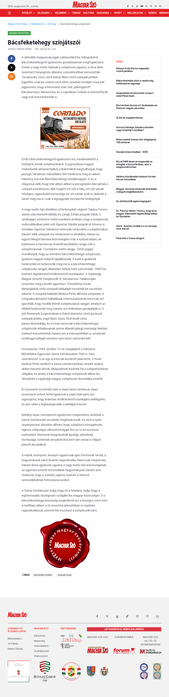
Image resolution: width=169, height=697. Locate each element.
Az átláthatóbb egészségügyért (133, 201)
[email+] (157, 616)
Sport (118, 13)
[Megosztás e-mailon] (11, 76)
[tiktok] (137, 6)
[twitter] (132, 6)
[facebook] (128, 6)
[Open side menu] (9, 13)
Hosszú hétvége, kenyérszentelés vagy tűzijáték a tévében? (134, 128)
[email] (160, 6)
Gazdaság (103, 13)
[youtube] (142, 6)
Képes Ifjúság (15, 648)
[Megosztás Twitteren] (11, 67)
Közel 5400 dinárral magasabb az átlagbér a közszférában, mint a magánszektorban (134, 164)
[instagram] (146, 6)
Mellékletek (135, 13)
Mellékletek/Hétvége (19, 33)
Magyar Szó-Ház (97, 637)
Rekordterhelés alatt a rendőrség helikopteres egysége (134, 82)
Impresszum (41, 656)
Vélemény (61, 13)
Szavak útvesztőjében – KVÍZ (132, 152)
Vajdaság (43, 13)
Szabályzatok (41, 651)
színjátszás (64, 575)
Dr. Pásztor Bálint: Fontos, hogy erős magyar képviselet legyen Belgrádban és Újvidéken (136, 214)
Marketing (39, 640)
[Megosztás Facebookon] (11, 59)
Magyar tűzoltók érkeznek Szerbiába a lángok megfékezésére (136, 190)
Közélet (27, 13)
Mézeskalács (15, 638)
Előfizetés (39, 635)
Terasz (76, 13)
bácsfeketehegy (43, 575)
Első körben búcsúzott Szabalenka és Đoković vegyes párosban (136, 106)
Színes (152, 13)
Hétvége (51, 24)
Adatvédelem (41, 645)
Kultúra (88, 13)
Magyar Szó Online (17, 24)
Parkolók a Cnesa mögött (130, 238)
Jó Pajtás (13, 643)
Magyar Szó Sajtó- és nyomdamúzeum (150, 641)
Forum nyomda (124, 637)
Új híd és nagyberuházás (129, 117)
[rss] (155, 6)
